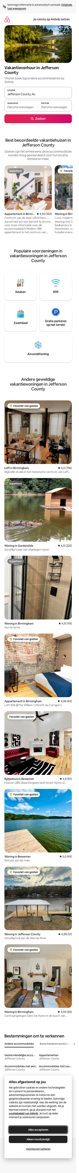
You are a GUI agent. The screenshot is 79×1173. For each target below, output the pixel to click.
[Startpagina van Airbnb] (7, 19)
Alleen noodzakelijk (38, 1139)
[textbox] (21, 107)
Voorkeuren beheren (38, 1149)
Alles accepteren (38, 1129)
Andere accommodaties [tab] (19, 1043)
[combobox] (38, 94)
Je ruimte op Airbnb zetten (51, 19)
